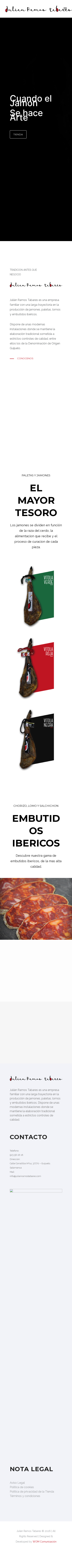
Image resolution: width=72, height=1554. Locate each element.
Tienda (18, 134)
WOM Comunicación (44, 1541)
